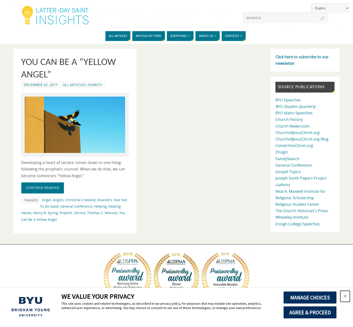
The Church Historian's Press (301, 210)
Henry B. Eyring (45, 212)
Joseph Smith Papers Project (301, 178)
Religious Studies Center (297, 204)
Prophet (66, 212)
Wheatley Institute (291, 217)
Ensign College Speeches (297, 224)
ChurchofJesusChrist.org (297, 132)
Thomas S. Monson (102, 212)
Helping (100, 206)
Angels (58, 200)
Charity (95, 84)
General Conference (76, 206)
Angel (46, 200)
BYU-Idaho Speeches (294, 113)
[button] (345, 296)
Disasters (104, 200)
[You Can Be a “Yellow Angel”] (75, 125)
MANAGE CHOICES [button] (310, 297)
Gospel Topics (288, 171)
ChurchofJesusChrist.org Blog (302, 139)
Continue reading (42, 188)
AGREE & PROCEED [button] (310, 312)
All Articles (74, 84)
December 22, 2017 (41, 84)
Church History (289, 119)
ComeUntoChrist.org (294, 145)
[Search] (322, 18)
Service (79, 212)
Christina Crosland (80, 200)
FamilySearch (287, 158)
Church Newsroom (292, 126)
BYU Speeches (288, 100)
